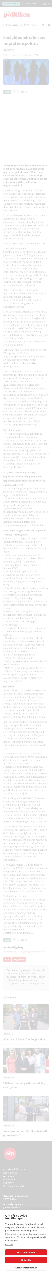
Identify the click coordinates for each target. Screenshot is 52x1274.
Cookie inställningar (26, 1267)
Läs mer (9, 1244)
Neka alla (26, 1260)
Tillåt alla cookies (26, 1252)
